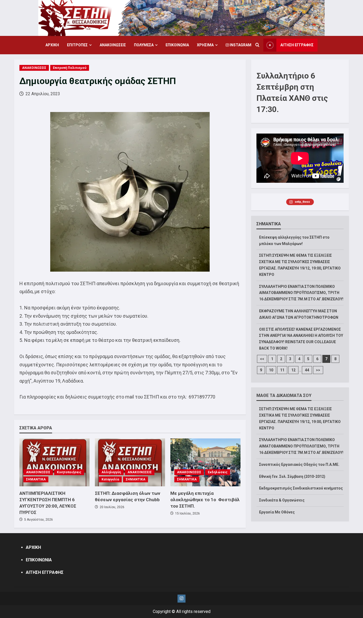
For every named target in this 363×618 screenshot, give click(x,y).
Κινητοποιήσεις (69, 472)
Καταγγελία (110, 479)
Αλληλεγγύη (111, 472)
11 (282, 370)
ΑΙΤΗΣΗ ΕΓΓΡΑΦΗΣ (297, 45)
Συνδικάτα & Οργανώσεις (282, 500)
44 (307, 370)
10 (271, 370)
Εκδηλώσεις (217, 472)
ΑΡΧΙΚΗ (52, 45)
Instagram (240, 45)
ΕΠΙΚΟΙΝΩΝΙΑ (177, 45)
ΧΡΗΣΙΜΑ (205, 45)
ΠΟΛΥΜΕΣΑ (144, 45)
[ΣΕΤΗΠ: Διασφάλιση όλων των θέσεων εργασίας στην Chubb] (130, 462)
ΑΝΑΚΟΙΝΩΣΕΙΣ (113, 45)
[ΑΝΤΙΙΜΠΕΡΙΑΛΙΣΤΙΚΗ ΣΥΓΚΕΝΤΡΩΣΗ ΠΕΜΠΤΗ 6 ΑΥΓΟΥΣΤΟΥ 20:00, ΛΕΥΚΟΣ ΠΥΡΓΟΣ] (54, 462)
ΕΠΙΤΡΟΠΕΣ (77, 45)
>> (318, 370)
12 (293, 370)
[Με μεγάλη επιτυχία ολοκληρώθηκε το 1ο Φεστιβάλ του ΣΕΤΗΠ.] (205, 462)
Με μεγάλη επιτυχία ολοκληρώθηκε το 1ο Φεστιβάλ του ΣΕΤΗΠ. (205, 500)
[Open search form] (257, 45)
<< (262, 359)
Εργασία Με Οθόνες (277, 512)
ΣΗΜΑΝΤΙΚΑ (36, 479)
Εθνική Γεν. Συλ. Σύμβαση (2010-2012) (292, 476)
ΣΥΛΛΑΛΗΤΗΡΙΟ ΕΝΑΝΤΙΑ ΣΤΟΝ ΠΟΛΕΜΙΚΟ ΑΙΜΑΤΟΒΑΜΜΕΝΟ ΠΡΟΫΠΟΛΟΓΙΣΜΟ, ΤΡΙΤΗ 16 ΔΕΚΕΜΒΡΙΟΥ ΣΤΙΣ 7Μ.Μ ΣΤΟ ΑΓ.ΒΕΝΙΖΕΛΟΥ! (301, 292)
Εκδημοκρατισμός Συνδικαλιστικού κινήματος (301, 488)
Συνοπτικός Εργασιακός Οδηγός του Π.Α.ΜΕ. (299, 464)
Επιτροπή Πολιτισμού (69, 68)
